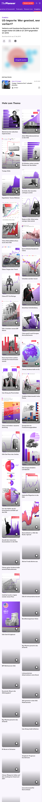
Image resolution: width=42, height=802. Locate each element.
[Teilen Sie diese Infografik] (4, 41)
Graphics (5, 17)
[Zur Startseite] (8, 3)
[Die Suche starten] (36, 3)
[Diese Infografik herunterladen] (15, 41)
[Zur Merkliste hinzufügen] (10, 41)
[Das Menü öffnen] (39, 3)
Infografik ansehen (21, 60)
